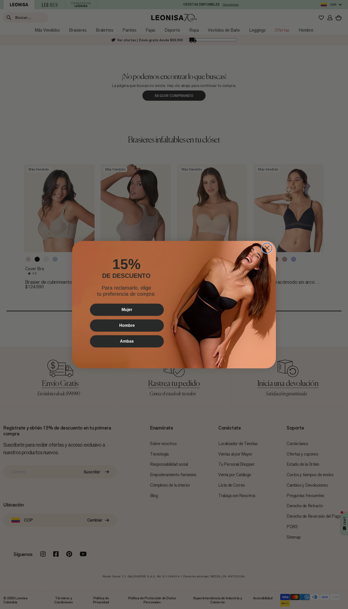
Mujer (127, 309)
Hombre (127, 325)
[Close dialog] (267, 248)
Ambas (127, 341)
